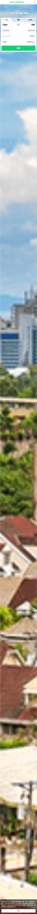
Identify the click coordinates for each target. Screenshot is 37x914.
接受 (18, 911)
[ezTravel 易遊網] (18, 2)
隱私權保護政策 (11, 907)
